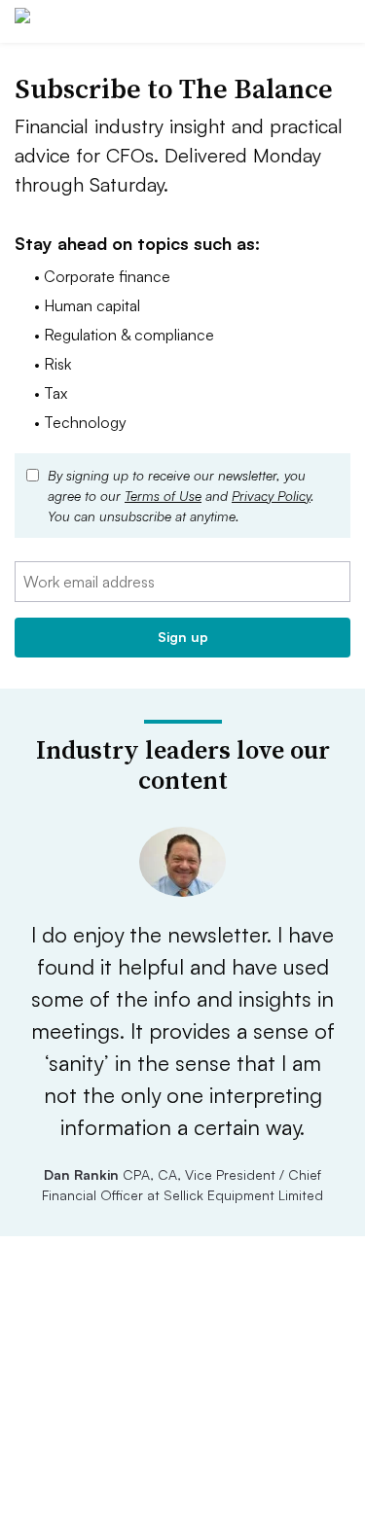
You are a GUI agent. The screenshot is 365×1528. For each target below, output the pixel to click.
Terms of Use (163, 495)
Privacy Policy (271, 495)
